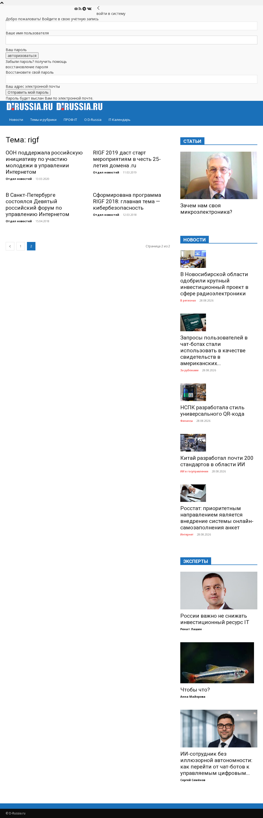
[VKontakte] (89, 8)
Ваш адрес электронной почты (33, 86)
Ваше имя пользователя (27, 33)
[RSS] (80, 8)
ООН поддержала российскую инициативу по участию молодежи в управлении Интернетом (44, 162)
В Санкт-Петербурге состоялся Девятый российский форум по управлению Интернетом (37, 204)
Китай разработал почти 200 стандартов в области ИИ (216, 461)
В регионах (188, 300)
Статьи (192, 141)
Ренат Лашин (191, 629)
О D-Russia (92, 119)
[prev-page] (10, 246)
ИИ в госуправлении (194, 471)
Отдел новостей (19, 179)
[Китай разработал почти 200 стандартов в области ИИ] (218, 443)
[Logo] (30, 110)
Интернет (186, 534)
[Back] (98, 8)
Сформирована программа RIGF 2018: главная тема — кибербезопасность (127, 201)
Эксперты (195, 561)
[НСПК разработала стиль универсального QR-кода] (218, 392)
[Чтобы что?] (218, 662)
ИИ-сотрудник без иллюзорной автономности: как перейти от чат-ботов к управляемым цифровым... (216, 763)
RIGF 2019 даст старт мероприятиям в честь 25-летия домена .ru (127, 159)
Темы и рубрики (43, 119)
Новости (16, 119)
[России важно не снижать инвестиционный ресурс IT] (218, 590)
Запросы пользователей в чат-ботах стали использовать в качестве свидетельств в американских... (214, 350)
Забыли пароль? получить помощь (36, 61)
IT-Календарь (119, 119)
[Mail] (76, 8)
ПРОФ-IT (70, 119)
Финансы (186, 421)
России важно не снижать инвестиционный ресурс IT (214, 619)
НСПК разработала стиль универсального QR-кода (212, 410)
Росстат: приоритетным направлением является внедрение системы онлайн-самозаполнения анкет (216, 518)
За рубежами (189, 370)
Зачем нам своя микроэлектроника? (206, 208)
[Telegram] (84, 8)
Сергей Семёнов (192, 780)
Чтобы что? (195, 690)
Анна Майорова (192, 696)
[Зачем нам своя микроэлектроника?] (218, 175)
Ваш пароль (16, 49)
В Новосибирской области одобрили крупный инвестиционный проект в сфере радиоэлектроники (214, 284)
